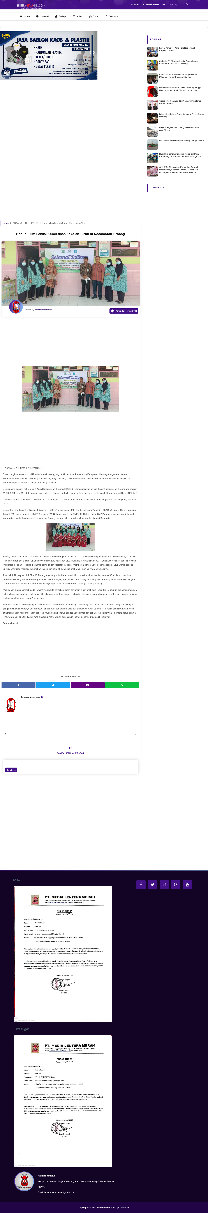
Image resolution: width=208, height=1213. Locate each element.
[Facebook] (141, 884)
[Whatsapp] (164, 884)
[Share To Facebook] (18, 685)
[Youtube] (187, 884)
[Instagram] (175, 884)
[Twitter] (152, 884)
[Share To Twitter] (53, 685)
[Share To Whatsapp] (122, 685)
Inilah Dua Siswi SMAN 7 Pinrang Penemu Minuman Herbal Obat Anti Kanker (178, 75)
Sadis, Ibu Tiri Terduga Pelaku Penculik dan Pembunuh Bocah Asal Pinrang (178, 62)
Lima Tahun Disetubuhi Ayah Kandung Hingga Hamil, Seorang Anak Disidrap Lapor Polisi (180, 89)
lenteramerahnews (30, 697)
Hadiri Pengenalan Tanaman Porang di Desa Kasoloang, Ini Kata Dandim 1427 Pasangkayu (180, 155)
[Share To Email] (88, 685)
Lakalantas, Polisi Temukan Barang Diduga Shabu (181, 140)
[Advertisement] (70, 129)
